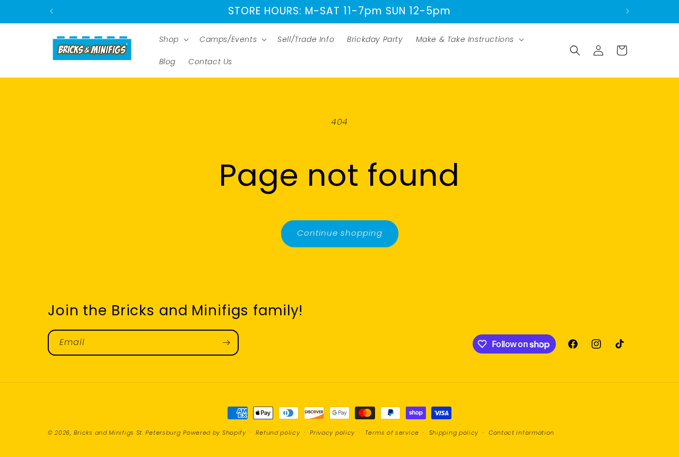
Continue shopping (339, 232)
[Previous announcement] (51, 11)
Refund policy (278, 432)
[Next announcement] (627, 11)
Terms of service (392, 432)
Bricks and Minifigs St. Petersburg (127, 432)
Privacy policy (332, 432)
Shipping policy (454, 432)
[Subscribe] (226, 343)
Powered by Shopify (214, 432)
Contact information (521, 432)
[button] (173, 39)
